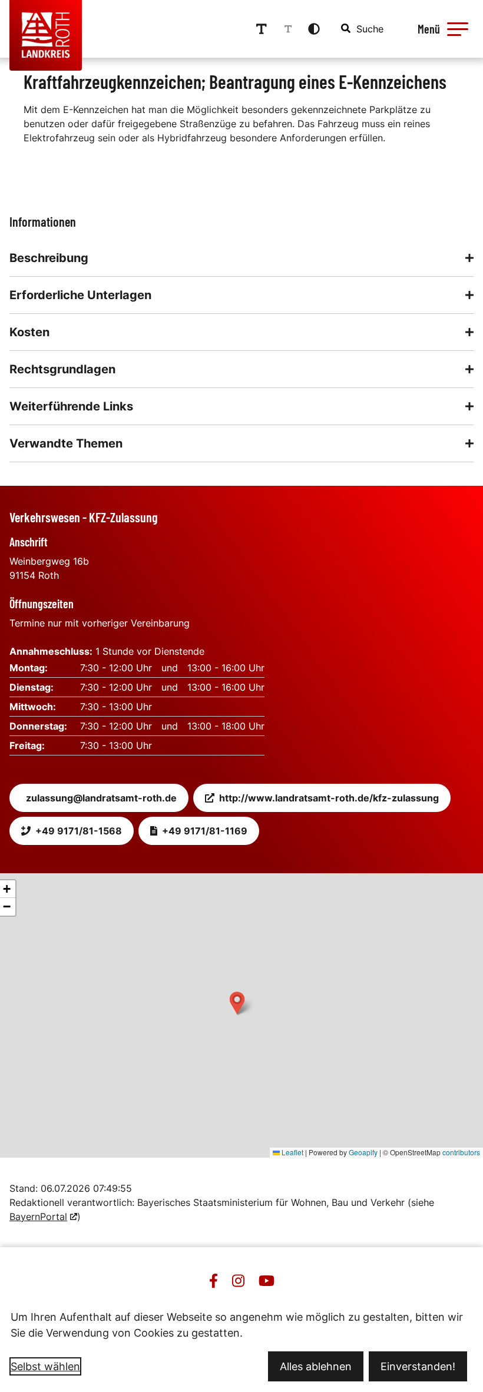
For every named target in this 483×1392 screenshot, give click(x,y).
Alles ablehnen (316, 1366)
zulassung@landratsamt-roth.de (101, 798)
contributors (461, 1152)
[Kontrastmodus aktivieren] (314, 29)
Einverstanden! (418, 1366)
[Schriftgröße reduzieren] (288, 29)
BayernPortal (38, 1216)
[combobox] (362, 28)
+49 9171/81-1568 (78, 831)
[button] (458, 29)
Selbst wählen (45, 1366)
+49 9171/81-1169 (204, 831)
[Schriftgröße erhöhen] (261, 29)
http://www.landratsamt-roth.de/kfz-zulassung (329, 798)
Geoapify (363, 1152)
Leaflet (291, 1152)
